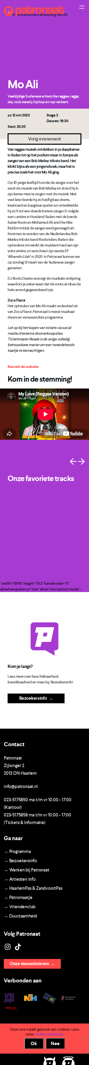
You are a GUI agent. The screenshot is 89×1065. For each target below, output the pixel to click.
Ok (34, 1043)
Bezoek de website (23, 366)
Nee (55, 1043)
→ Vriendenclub (19, 907)
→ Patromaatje (18, 897)
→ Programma (17, 851)
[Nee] (83, 1038)
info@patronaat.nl (21, 786)
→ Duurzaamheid (20, 916)
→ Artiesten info (20, 879)
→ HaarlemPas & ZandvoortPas (33, 888)
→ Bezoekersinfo (20, 861)
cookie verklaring (48, 1034)
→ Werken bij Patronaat (26, 870)
